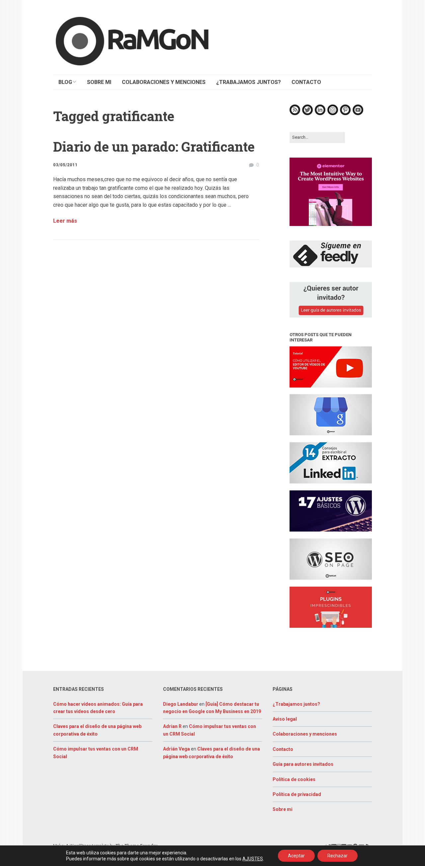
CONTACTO (306, 82)
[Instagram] (332, 113)
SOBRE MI (99, 82)
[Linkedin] (320, 113)
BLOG (65, 82)
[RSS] (295, 113)
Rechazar (337, 855)
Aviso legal (285, 719)
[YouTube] (358, 113)
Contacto (283, 749)
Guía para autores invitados (303, 764)
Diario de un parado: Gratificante (154, 146)
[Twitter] (307, 113)
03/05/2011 (65, 165)
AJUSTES (252, 858)
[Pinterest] (345, 113)
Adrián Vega (176, 749)
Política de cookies (294, 779)
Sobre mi (283, 809)
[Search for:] (317, 137)
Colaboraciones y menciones (305, 734)
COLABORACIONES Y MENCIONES (164, 82)
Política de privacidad (297, 794)
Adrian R (172, 726)
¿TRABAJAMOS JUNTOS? (248, 82)
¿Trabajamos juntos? (296, 704)
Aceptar (296, 855)
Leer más (65, 221)
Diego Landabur (180, 704)
